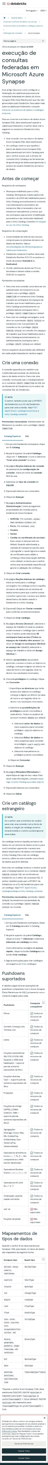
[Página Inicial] (4, 18)
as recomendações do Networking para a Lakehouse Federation (24, 247)
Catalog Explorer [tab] (12, 436)
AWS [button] (42, 10)
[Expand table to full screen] (43, 1002)
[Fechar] (44, 1418)
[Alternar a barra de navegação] (4, 4)
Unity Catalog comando (16, 414)
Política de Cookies (9, 1431)
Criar (24, 964)
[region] (24, 1439)
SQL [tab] (27, 436)
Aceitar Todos (24, 1458)
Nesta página (10, 41)
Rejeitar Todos (24, 1451)
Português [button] (31, 10)
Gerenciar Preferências (24, 1444)
